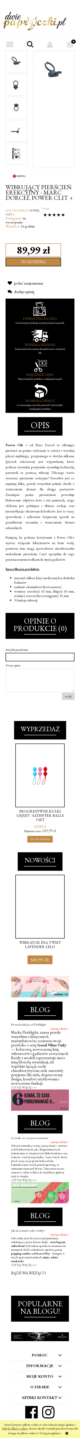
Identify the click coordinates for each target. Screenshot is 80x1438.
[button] (10, 44)
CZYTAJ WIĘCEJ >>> (24, 1087)
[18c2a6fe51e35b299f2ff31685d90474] (16, 84)
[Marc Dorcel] (19, 175)
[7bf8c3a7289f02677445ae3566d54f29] (16, 61)
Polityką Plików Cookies (15, 1428)
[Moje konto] (50, 44)
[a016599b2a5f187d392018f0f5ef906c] (16, 107)
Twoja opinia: (13, 665)
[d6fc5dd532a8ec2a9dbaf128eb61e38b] (16, 130)
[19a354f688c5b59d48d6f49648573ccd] (16, 153)
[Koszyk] (70, 44)
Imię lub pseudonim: (17, 650)
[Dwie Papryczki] (35, 20)
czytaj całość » (59, 1028)
